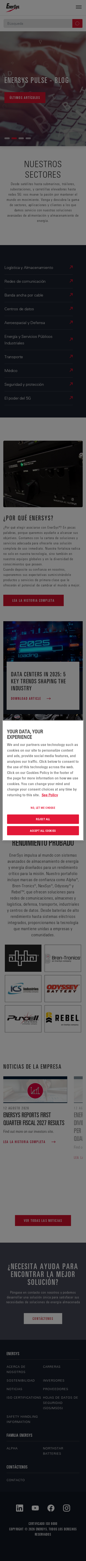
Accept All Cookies (43, 830)
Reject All (43, 819)
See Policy (50, 795)
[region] (43, 780)
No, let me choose (43, 807)
